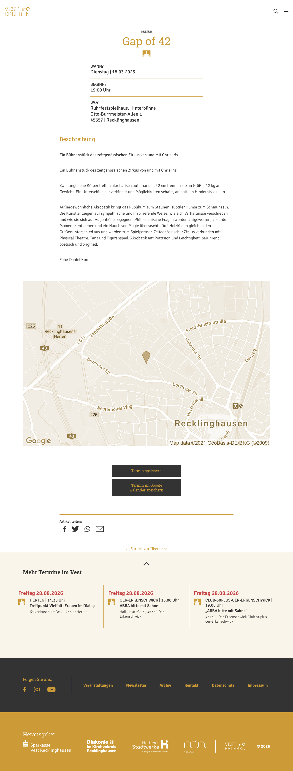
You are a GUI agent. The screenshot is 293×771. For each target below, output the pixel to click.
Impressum (258, 685)
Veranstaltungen (98, 685)
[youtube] (51, 690)
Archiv (165, 685)
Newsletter (136, 685)
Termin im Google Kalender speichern (146, 487)
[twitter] (75, 530)
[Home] (17, 11)
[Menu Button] (285, 11)
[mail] (100, 530)
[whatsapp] (87, 530)
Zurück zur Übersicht (148, 548)
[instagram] (37, 690)
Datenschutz (223, 685)
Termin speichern (146, 470)
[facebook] (64, 530)
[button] (146, 564)
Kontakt (191, 685)
